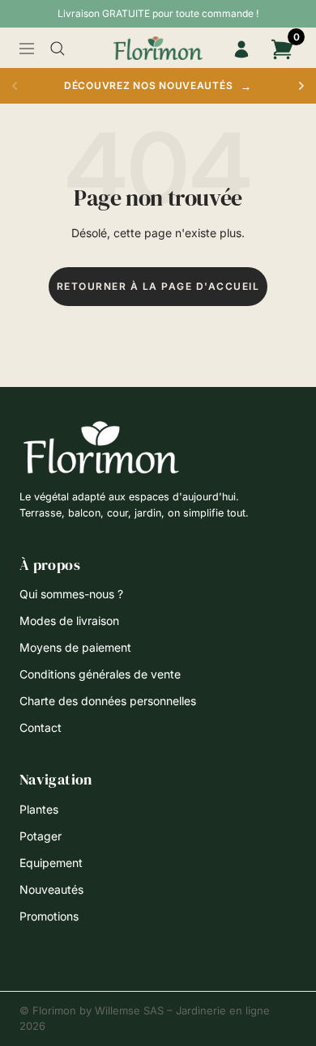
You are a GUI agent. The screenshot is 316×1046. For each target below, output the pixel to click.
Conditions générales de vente (100, 674)
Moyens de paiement (75, 647)
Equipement (51, 863)
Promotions (49, 916)
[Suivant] (301, 86)
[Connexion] (241, 49)
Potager (40, 836)
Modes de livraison (69, 620)
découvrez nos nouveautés (158, 85)
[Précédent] (14, 86)
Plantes (38, 809)
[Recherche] (57, 48)
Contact (40, 727)
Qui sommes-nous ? (71, 594)
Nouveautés (51, 889)
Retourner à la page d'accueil (158, 286)
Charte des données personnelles (107, 701)
